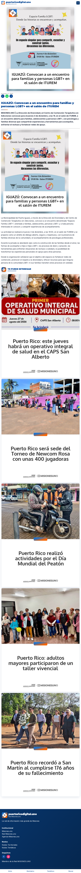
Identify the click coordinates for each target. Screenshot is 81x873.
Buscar (71, 871)
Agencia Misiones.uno (10, 837)
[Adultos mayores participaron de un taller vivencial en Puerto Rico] (40, 640)
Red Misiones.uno (9, 834)
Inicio (10, 871)
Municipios (30, 871)
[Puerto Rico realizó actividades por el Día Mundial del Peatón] (40, 535)
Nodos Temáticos (9, 848)
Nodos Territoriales (9, 845)
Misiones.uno (7, 831)
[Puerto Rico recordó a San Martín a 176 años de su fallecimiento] (40, 744)
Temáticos (50, 871)
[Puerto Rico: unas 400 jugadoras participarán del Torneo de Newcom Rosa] (40, 430)
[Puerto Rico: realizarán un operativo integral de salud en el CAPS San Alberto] (40, 326)
